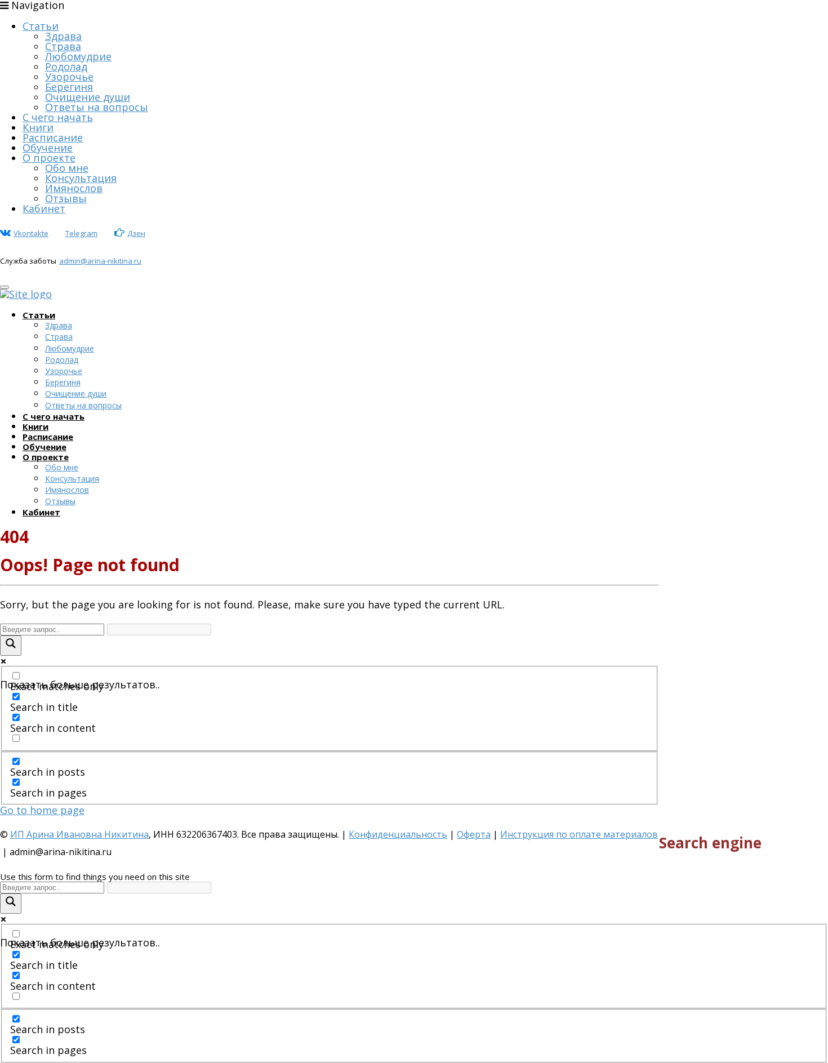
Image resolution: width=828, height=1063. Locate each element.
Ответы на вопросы (96, 107)
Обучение (48, 147)
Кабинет (44, 208)
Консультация (81, 178)
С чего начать (58, 117)
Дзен (136, 233)
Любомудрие (78, 56)
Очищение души (87, 97)
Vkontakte (31, 233)
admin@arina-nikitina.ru (100, 261)
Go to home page (42, 810)
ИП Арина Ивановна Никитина (79, 834)
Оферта (474, 834)
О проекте (49, 157)
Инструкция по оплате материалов (579, 834)
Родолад (66, 66)
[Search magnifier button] (10, 645)
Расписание (53, 137)
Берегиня (69, 87)
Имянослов (74, 188)
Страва (63, 46)
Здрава (63, 36)
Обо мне (66, 168)
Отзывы (66, 198)
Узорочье (69, 76)
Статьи (41, 26)
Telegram (81, 233)
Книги (38, 127)
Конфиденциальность (398, 834)
